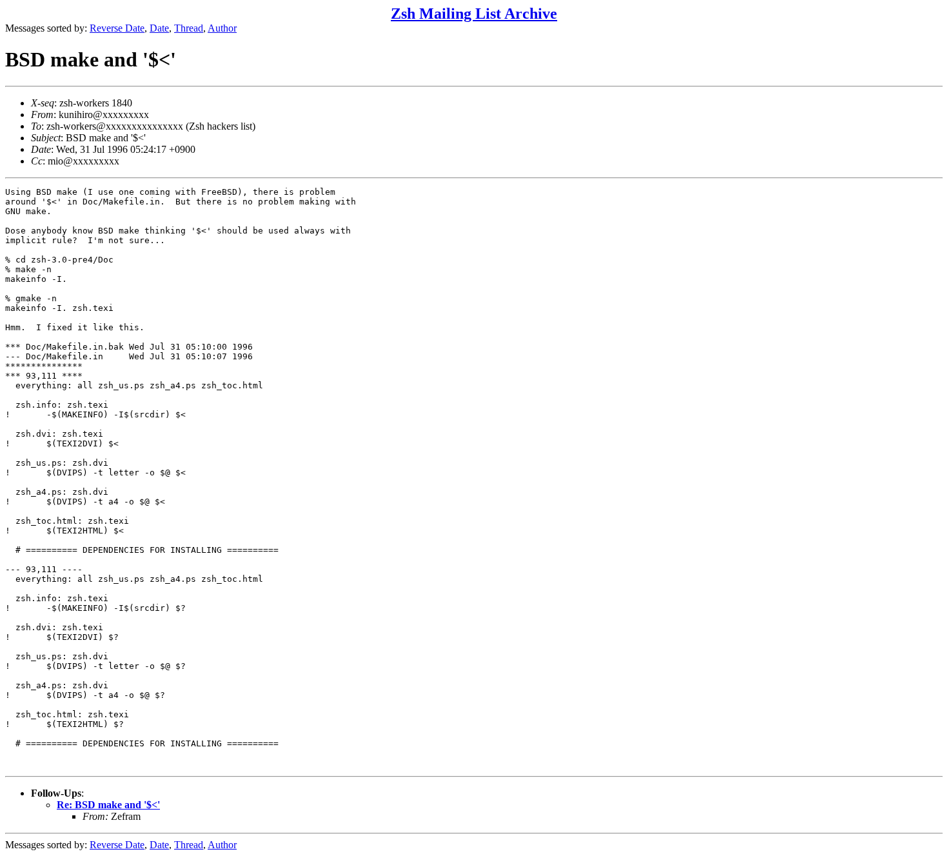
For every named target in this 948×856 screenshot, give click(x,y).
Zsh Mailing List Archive (474, 13)
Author (222, 28)
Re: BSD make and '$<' (108, 804)
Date (159, 28)
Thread (188, 28)
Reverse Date (117, 28)
